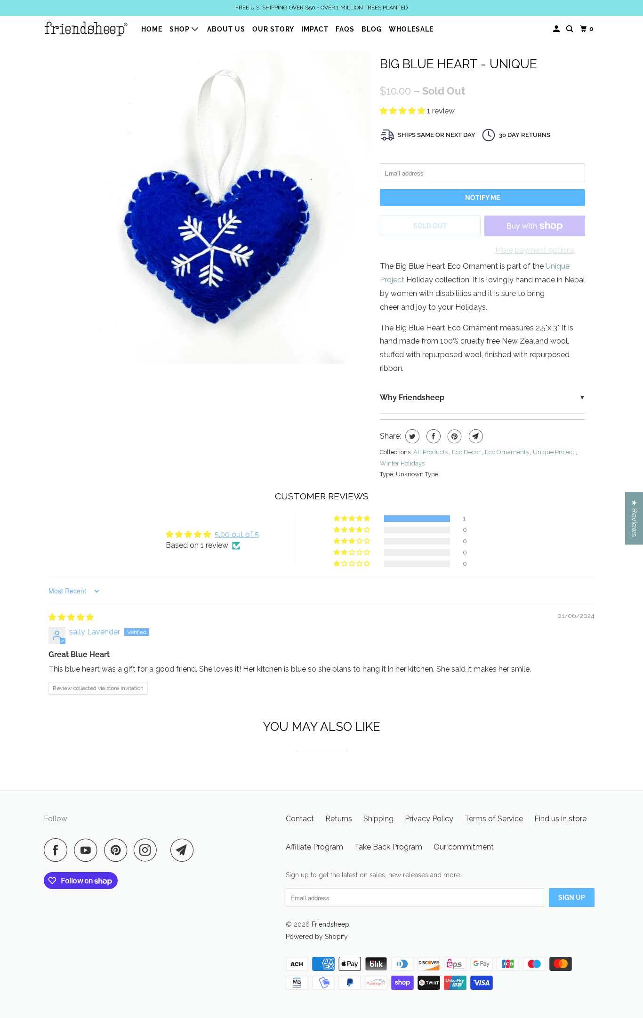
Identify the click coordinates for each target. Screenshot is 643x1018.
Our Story (273, 29)
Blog (372, 29)
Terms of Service (494, 818)
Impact (315, 29)
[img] (71, 617)
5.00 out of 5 (237, 534)
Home (151, 29)
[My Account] (557, 29)
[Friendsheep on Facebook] (58, 850)
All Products (431, 452)
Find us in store (560, 818)
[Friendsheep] (86, 28)
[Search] (570, 29)
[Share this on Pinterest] (453, 436)
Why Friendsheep (412, 397)
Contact (300, 818)
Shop (180, 29)
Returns (338, 818)
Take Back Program (388, 846)
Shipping (378, 818)
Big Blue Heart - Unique (458, 64)
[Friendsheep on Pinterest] (118, 850)
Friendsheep (330, 924)
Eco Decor (467, 452)
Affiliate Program (314, 846)
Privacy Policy (429, 818)
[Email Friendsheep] (184, 850)
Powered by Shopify (317, 936)
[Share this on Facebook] (432, 436)
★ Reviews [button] (634, 518)
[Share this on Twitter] (411, 436)
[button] (403, 110)
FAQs (345, 29)
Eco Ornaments (507, 452)
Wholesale (411, 29)
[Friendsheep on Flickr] (166, 850)
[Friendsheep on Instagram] (148, 850)
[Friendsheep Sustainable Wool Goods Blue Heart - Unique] (214, 207)
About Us (226, 29)
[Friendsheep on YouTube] (88, 850)
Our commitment (464, 846)
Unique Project (554, 452)
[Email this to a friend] (474, 436)
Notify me (482, 197)
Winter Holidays (402, 463)
